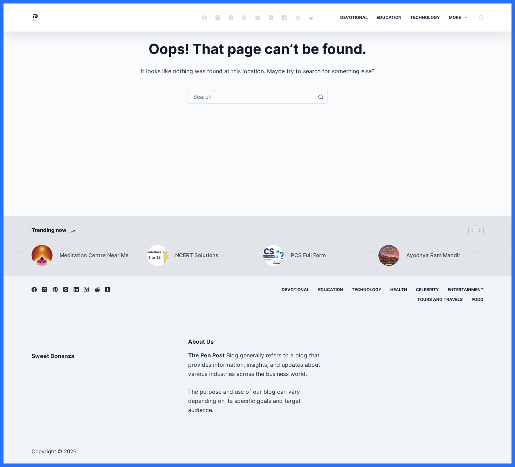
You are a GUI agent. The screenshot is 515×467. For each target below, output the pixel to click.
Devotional (354, 17)
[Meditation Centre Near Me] (42, 255)
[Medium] (297, 17)
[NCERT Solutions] (157, 255)
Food (477, 299)
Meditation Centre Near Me (94, 255)
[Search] (481, 17)
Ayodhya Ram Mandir (433, 255)
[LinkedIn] (284, 17)
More (455, 17)
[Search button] (320, 96)
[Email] (257, 17)
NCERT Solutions (196, 255)
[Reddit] (311, 17)
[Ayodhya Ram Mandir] (388, 255)
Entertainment (465, 289)
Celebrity (427, 289)
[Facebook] (204, 17)
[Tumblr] (271, 17)
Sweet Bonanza (53, 355)
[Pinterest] (244, 17)
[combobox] (251, 97)
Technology (425, 17)
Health (398, 289)
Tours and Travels (440, 299)
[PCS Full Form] (273, 255)
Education (389, 17)
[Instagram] (231, 17)
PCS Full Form (308, 255)
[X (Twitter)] (217, 17)
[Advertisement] (257, 156)
